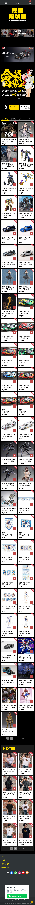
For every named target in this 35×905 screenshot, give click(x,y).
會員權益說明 (5, 868)
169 (23, 738)
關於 (2, 856)
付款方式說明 (5, 864)
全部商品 (4, 860)
